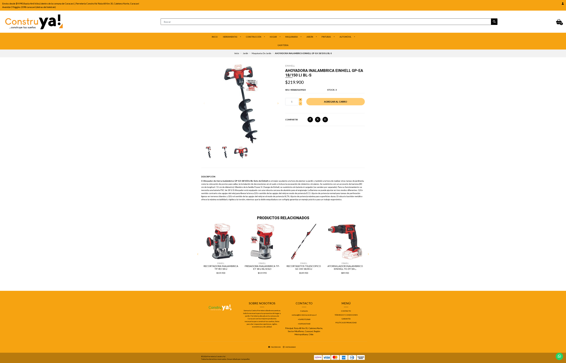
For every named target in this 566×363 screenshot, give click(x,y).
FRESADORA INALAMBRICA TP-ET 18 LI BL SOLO (262, 267)
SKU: (295, 90)
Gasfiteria (283, 45)
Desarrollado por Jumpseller (238, 359)
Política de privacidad (346, 322)
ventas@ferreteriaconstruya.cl (304, 315)
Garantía (346, 319)
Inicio (215, 37)
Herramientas (230, 37)
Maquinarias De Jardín (261, 53)
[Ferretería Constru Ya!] (34, 21)
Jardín (309, 37)
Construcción (253, 37)
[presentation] (204, 103)
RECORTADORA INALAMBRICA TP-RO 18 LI (221, 267)
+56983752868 (304, 319)
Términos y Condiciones (346, 315)
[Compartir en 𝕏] (317, 119)
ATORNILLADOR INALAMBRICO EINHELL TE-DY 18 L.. (345, 267)
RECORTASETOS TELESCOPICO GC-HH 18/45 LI (304, 267)
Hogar (273, 37)
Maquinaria (291, 37)
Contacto (304, 311)
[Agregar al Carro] (228, 280)
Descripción (208, 176)
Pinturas (326, 37)
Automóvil (345, 37)
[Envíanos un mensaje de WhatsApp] (559, 356)
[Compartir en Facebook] (310, 119)
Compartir (291, 119)
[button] (563, 3)
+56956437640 (304, 324)
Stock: (332, 90)
